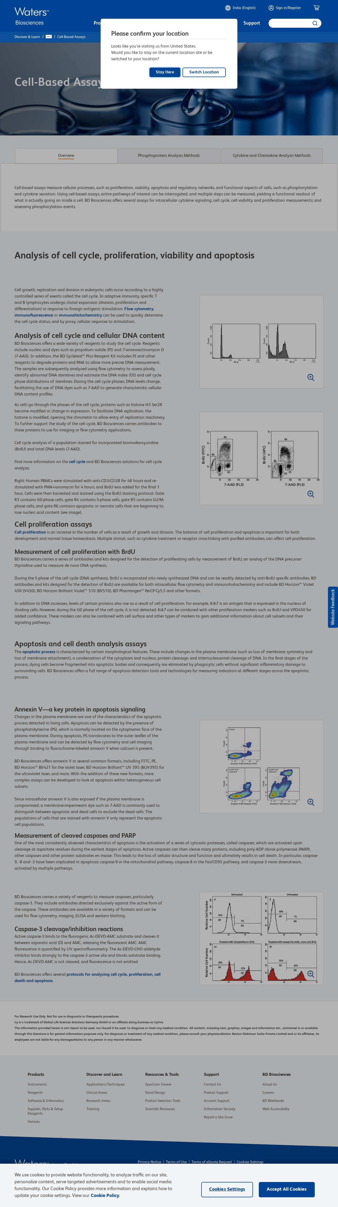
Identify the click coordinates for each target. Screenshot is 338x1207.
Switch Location (204, 72)
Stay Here (165, 72)
